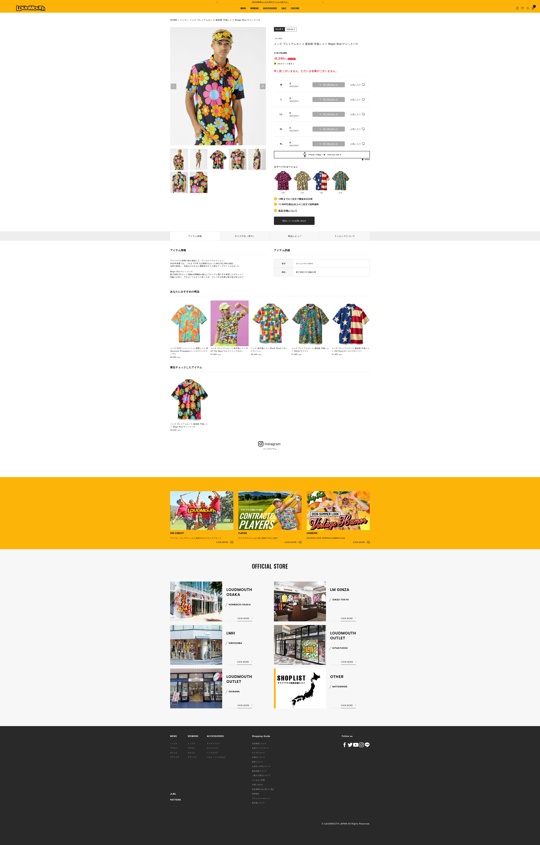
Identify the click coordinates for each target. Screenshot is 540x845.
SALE (284, 8)
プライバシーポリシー (261, 798)
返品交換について (259, 771)
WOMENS (254, 8)
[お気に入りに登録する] (357, 85)
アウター (173, 748)
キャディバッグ (213, 743)
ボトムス (173, 752)
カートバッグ (212, 748)
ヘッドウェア (212, 752)
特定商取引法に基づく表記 (263, 789)
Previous (173, 86)
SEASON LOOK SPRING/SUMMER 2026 (336, 537)
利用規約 (255, 793)
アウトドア (174, 757)
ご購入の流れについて (261, 775)
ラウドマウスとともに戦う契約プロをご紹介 (267, 537)
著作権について (258, 803)
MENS (243, 8)
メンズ (183, 19)
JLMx (173, 793)
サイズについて (258, 752)
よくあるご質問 (258, 780)
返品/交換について (287, 210)
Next (263, 86)
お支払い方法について (261, 766)
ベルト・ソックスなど (216, 757)
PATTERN (175, 799)
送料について (257, 761)
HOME (173, 19)
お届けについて (258, 757)
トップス (173, 743)
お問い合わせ (257, 784)
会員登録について (259, 743)
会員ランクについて (260, 748)
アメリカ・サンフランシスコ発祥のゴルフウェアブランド (199, 537)
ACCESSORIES (270, 8)
